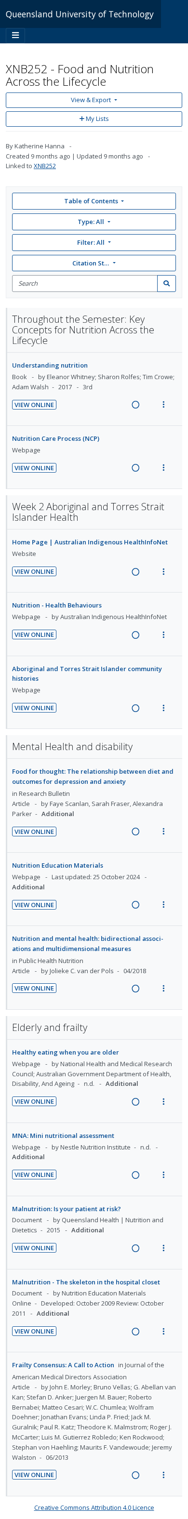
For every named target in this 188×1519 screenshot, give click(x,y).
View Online (34, 404)
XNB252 (45, 165)
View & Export (91, 99)
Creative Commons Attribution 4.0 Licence (94, 1507)
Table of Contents (91, 201)
